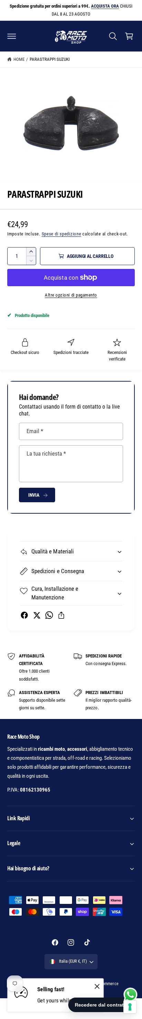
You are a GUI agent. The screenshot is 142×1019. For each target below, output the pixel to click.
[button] (12, 36)
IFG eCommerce (104, 983)
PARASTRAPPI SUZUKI (50, 59)
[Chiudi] (97, 986)
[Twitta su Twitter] (36, 615)
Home (18, 59)
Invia (33, 495)
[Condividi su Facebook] (24, 615)
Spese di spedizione (61, 233)
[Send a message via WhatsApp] (130, 995)
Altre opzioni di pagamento (71, 295)
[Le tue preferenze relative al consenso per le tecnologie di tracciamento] (129, 1006)
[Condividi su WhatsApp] (49, 615)
